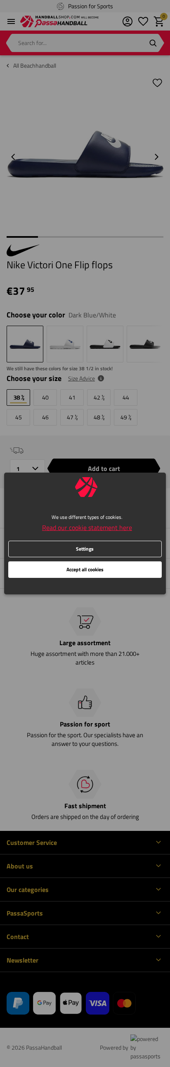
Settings (85, 549)
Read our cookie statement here (87, 527)
